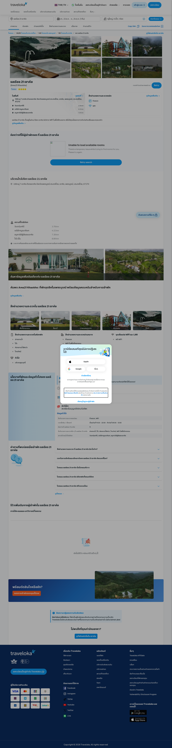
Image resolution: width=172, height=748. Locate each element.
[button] (86, 376)
